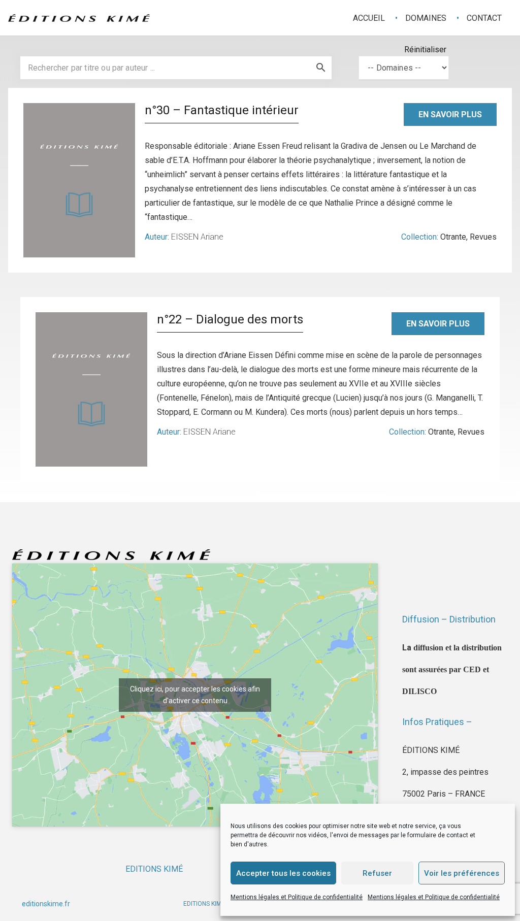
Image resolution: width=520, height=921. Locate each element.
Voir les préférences (461, 873)
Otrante (453, 237)
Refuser (377, 873)
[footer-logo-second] (79, 18)
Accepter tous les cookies (283, 873)
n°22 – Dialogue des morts (230, 319)
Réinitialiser (425, 49)
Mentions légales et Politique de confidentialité (297, 897)
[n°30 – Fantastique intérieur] (79, 180)
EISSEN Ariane (197, 237)
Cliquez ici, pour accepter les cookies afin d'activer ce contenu (195, 695)
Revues (483, 237)
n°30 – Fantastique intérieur (222, 110)
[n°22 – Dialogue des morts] (91, 389)
